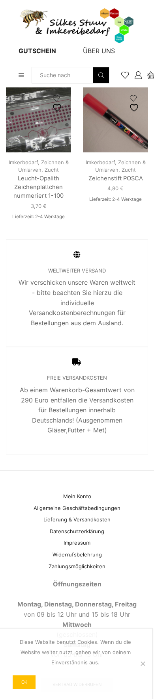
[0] (147, 75)
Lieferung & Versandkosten (77, 519)
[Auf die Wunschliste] (58, 104)
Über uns (99, 51)
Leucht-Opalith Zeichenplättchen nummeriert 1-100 (38, 187)
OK (24, 682)
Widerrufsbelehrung (77, 554)
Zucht (52, 170)
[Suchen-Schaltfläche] (101, 75)
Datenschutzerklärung (77, 531)
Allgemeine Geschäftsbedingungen (77, 508)
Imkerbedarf (23, 162)
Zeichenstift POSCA (115, 178)
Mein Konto (77, 496)
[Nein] (142, 663)
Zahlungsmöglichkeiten (77, 566)
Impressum (77, 543)
